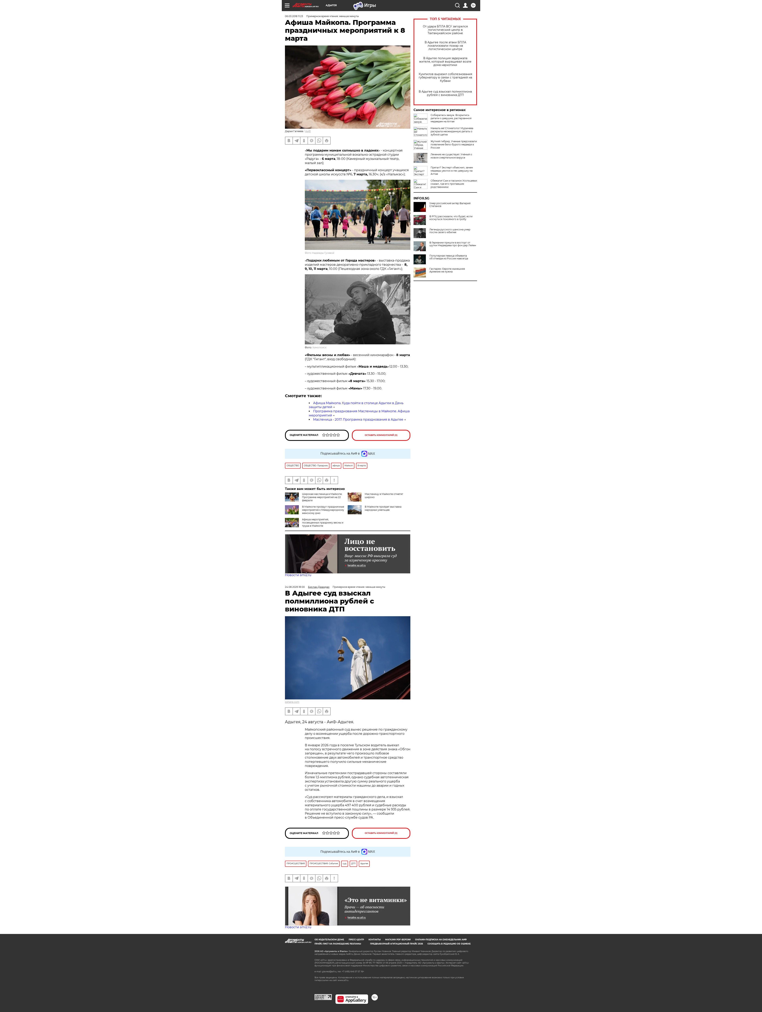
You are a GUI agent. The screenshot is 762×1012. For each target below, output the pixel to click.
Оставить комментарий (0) (381, 435)
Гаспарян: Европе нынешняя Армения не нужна (447, 270)
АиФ (308, 131)
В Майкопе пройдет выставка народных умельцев (383, 508)
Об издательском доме (329, 939)
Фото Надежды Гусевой (319, 252)
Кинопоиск (319, 347)
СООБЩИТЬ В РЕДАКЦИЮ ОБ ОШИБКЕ (449, 943)
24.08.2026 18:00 (295, 586)
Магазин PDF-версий (398, 939)
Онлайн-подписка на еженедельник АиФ (441, 939)
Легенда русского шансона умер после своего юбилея (449, 231)
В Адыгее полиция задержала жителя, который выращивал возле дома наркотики (445, 62)
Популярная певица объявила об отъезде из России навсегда (448, 257)
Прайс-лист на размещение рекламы (338, 943)
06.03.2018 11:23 (294, 16)
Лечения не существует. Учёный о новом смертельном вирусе (451, 156)
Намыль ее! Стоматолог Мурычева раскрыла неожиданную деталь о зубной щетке (452, 131)
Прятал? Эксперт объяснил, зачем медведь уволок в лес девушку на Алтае (452, 170)
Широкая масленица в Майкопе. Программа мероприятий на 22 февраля (322, 497)
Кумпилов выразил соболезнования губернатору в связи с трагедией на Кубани (445, 77)
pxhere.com (292, 701)
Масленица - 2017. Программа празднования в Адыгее (358, 419)
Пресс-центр (356, 939)
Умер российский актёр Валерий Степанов (449, 205)
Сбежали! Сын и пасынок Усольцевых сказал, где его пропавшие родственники (454, 183)
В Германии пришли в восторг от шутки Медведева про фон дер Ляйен (452, 244)
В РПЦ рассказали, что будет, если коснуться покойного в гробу (450, 218)
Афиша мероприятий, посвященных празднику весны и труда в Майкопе (322, 522)
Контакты (374, 939)
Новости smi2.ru (298, 575)
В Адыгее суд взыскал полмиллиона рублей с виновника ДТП (445, 93)
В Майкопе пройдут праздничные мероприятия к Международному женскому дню (323, 510)
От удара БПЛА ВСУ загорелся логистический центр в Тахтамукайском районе (445, 30)
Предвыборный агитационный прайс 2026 (396, 943)
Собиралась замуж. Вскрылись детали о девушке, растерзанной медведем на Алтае (451, 118)
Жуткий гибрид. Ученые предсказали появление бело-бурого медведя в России (454, 144)
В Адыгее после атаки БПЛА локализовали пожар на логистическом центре (445, 46)
